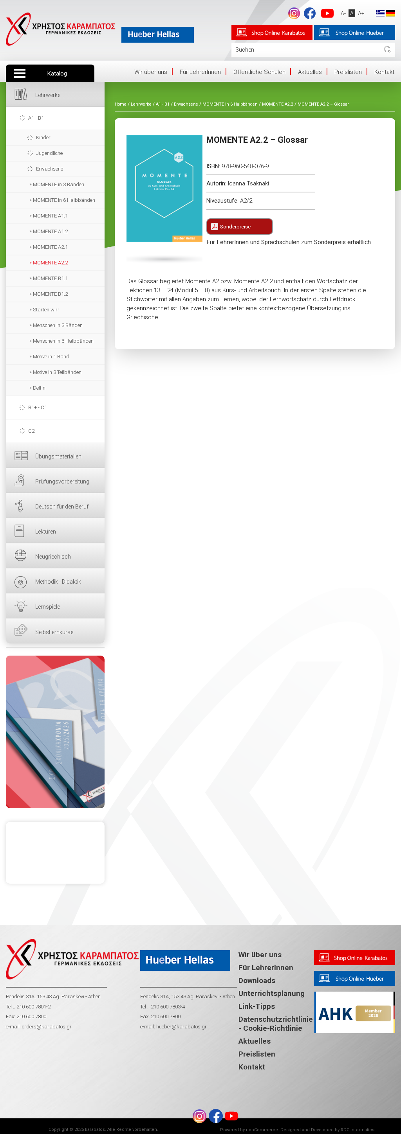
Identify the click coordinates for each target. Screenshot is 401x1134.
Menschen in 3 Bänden (58, 325)
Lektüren (45, 531)
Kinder (43, 137)
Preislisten (348, 71)
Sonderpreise (235, 227)
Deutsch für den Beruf (62, 506)
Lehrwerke (47, 95)
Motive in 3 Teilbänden (57, 372)
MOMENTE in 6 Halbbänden (64, 200)
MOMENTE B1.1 (50, 278)
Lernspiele (47, 607)
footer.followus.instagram (294, 13)
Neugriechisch (53, 557)
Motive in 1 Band (51, 356)
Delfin (39, 388)
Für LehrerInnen (200, 71)
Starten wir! (46, 310)
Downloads (256, 980)
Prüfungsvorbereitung (62, 481)
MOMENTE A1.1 (50, 216)
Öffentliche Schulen (259, 71)
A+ (361, 13)
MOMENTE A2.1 (50, 247)
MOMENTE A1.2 (50, 231)
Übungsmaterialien (58, 456)
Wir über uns (150, 71)
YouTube (327, 13)
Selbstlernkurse (54, 632)
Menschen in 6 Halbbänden (63, 341)
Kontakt (384, 71)
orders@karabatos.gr (47, 1027)
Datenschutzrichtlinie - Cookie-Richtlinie (275, 1024)
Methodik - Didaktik (58, 582)
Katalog (57, 73)
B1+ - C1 (37, 407)
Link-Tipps (256, 1006)
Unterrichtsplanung (271, 993)
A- (343, 13)
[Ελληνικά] (380, 13)
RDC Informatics (357, 1129)
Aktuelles (310, 71)
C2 (31, 431)
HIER (55, 732)
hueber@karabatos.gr (181, 1027)
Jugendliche (49, 153)
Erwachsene (49, 169)
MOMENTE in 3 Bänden (58, 184)
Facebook (310, 13)
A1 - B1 (36, 118)
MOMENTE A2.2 (50, 263)
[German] (390, 13)
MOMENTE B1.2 (50, 294)
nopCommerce (262, 1129)
